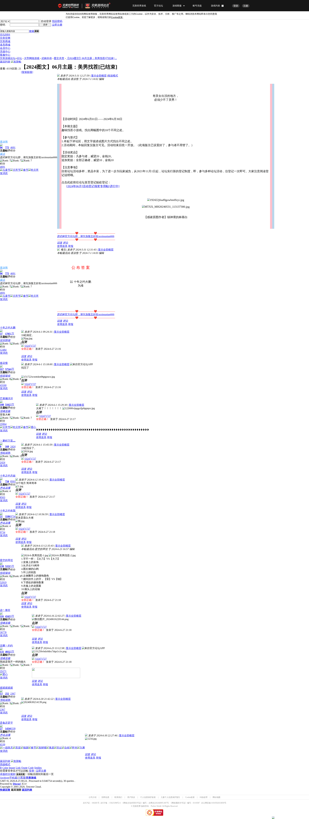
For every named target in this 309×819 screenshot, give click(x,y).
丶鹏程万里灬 (7, 440)
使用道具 (62, 246)
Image (12, 767)
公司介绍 (92, 797)
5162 (7, 404)
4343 (7, 616)
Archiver (4, 777)
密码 (2, 24)
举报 (70, 246)
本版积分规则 (7, 774)
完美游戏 (31, 777)
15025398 (113, 803)
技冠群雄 (5, 340)
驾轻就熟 (5, 453)
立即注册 (57, 24)
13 (1, 693)
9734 (12, 516)
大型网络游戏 (31, 58)
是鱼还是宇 (6, 722)
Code (31, 767)
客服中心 (5, 54)
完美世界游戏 (69, 5)
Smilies (38, 767)
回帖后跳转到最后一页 (41, 774)
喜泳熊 (4, 141)
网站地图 (216, 797)
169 (7, 446)
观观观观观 (6, 687)
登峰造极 (5, 411)
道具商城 (5, 44)
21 (1, 516)
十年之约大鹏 (7, 327)
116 (2, 616)
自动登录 (46, 21)
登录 (236, 6)
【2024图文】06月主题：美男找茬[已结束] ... (91, 58)
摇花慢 (4, 363)
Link (18, 767)
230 (2, 566)
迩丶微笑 (5, 610)
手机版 (13, 777)
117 (2, 369)
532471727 (30, 345)
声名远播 (5, 488)
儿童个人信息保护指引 (170, 797)
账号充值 (197, 5)
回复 (59, 242)
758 (7, 481)
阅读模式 (113, 75)
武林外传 (47, 58)
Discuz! (17, 783)
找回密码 (57, 21)
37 (1, 333)
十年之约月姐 (7, 475)
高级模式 (5, 764)
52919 (3, 582)
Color (5, 767)
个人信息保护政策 (148, 797)
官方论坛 (158, 5)
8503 (12, 481)
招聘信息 (105, 797)
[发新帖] (16, 61)
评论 (65, 242)
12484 (3, 349)
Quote (24, 767)
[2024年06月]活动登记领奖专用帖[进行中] (92, 186)
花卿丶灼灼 (6, 645)
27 (1, 728)
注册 (245, 6)
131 (2, 651)
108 (2, 404)
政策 (117, 17)
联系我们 (118, 797)
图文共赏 (59, 58)
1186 (7, 516)
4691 (12, 147)
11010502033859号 (218, 803)
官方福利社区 (100, 5)
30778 (3, 632)
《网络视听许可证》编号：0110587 (185, 803)
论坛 (5, 34)
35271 (3, 671)
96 (1, 147)
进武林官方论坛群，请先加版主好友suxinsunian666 (85, 236)
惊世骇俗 (5, 375)
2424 (12, 446)
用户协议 (131, 797)
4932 (7, 651)
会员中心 (5, 48)
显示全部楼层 (99, 75)
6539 (12, 728)
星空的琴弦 (6, 560)
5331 (7, 566)
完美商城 (5, 41)
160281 (95, 803)
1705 (7, 333)
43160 (3, 385)
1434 (7, 728)
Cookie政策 (190, 797)
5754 (7, 369)
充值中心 (5, 51)
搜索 (31, 31)
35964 (3, 424)
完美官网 (5, 38)
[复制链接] (27, 72)
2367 (12, 693)
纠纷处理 (203, 797)
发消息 (4, 173)
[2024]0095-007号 (161, 803)
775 (7, 147)
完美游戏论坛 (7, 58)
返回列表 (5, 61)
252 (7, 693)
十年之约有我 (7, 510)
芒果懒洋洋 (6, 398)
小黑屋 (21, 777)
